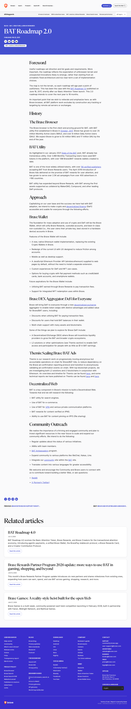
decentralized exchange (85, 305)
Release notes (9, 650)
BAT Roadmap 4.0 (21, 533)
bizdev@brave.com (109, 657)
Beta (55, 653)
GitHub (80, 653)
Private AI (27, 6)
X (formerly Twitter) (41, 482)
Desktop (56, 641)
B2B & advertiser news (58, 14)
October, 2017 (67, 131)
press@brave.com (108, 662)
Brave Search (8, 673)
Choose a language (110, 684)
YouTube (56, 679)
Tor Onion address (84, 658)
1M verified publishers (91, 167)
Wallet (80, 671)
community (49, 460)
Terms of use (105, 702)
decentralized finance (76, 206)
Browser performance (106, 14)
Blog (6, 26)
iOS (54, 647)
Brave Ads (32, 665)
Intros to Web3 (34, 681)
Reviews (80, 655)
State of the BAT (69, 153)
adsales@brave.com (111, 651)
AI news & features (43, 14)
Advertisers (8, 685)
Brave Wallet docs (84, 679)
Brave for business (48, 6)
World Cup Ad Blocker (36, 690)
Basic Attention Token (85, 673)
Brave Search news (92, 14)
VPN (48, 407)
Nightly (55, 655)
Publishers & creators (11, 682)
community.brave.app (110, 643)
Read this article (15, 551)
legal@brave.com (108, 665)
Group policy (33, 668)
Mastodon (57, 671)
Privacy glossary (34, 684)
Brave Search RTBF (10, 676)
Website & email (10, 679)
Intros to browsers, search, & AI (39, 677)
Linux (55, 650)
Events (80, 650)
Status (6, 653)
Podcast (32, 653)
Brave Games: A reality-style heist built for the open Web (49, 598)
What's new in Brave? (11, 647)
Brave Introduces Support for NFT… (26, 506)
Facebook (56, 676)
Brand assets (82, 644)
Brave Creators (83, 676)
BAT (70, 460)
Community (8, 644)
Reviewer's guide (84, 641)
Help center (8, 641)
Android (56, 644)
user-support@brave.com (111, 646)
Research (32, 650)
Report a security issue (119, 702)
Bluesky (55, 673)
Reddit (34, 478)
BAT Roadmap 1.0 (78, 88)
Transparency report (11, 658)
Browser (13, 6)
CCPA (6, 688)
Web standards (34, 647)
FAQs (6, 655)
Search (20, 6)
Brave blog (32, 641)
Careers (80, 647)
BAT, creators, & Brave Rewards (75, 14)
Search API (36, 6)
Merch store (8, 661)
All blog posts (9, 14)
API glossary (33, 687)
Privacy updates (34, 644)
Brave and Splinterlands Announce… (112, 506)
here (88, 373)
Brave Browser (9, 671)
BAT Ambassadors (40, 451)
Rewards (81, 668)
